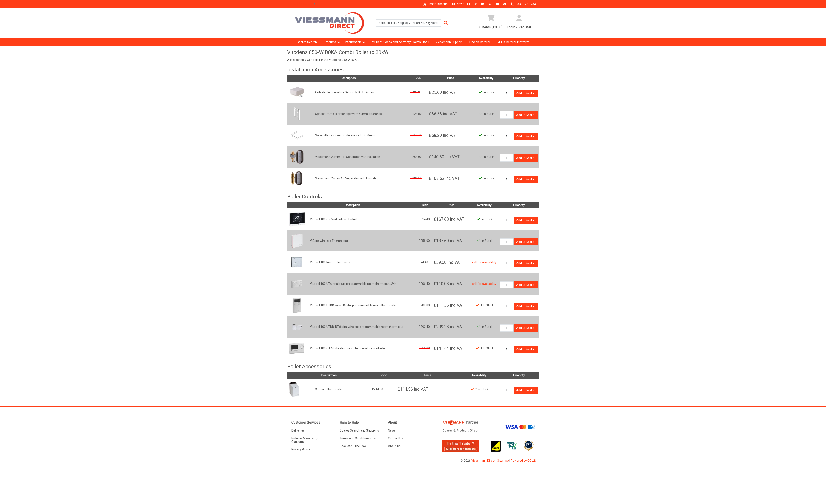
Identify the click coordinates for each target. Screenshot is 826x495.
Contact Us (395, 438)
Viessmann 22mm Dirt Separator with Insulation (347, 157)
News (460, 4)
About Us (394, 446)
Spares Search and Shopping (359, 430)
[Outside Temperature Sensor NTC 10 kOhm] (296, 92)
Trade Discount (438, 4)
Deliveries (298, 430)
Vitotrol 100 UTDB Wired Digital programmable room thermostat (353, 305)
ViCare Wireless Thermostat (329, 240)
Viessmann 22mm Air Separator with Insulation (347, 178)
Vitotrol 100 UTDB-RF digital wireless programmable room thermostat (357, 326)
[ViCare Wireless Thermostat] (296, 240)
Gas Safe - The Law (353, 446)
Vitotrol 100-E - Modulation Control (333, 219)
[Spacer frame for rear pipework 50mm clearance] (296, 113)
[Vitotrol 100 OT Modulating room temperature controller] (296, 348)
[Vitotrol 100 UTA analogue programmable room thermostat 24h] (296, 283)
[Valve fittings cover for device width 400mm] (296, 135)
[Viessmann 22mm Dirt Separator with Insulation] (296, 156)
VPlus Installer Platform (513, 42)
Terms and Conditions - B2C (358, 438)
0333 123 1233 (525, 4)
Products (330, 42)
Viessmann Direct (483, 460)
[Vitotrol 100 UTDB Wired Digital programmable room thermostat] (296, 305)
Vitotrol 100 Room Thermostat (330, 262)
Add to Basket (525, 93)
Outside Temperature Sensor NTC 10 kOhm (344, 92)
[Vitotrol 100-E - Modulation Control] (296, 219)
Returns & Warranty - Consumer (305, 439)
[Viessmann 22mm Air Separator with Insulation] (296, 178)
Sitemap (503, 460)
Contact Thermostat (329, 389)
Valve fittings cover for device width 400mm (345, 135)
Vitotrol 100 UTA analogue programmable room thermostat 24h (353, 283)
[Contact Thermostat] (294, 389)
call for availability (484, 262)
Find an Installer (479, 42)
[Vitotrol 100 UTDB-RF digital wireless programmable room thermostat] (296, 326)
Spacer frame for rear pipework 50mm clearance (348, 114)
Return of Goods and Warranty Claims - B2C (399, 42)
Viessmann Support (449, 42)
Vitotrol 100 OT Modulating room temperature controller (348, 348)
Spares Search (307, 42)
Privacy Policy (300, 449)
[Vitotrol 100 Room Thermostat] (296, 262)
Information (353, 42)
